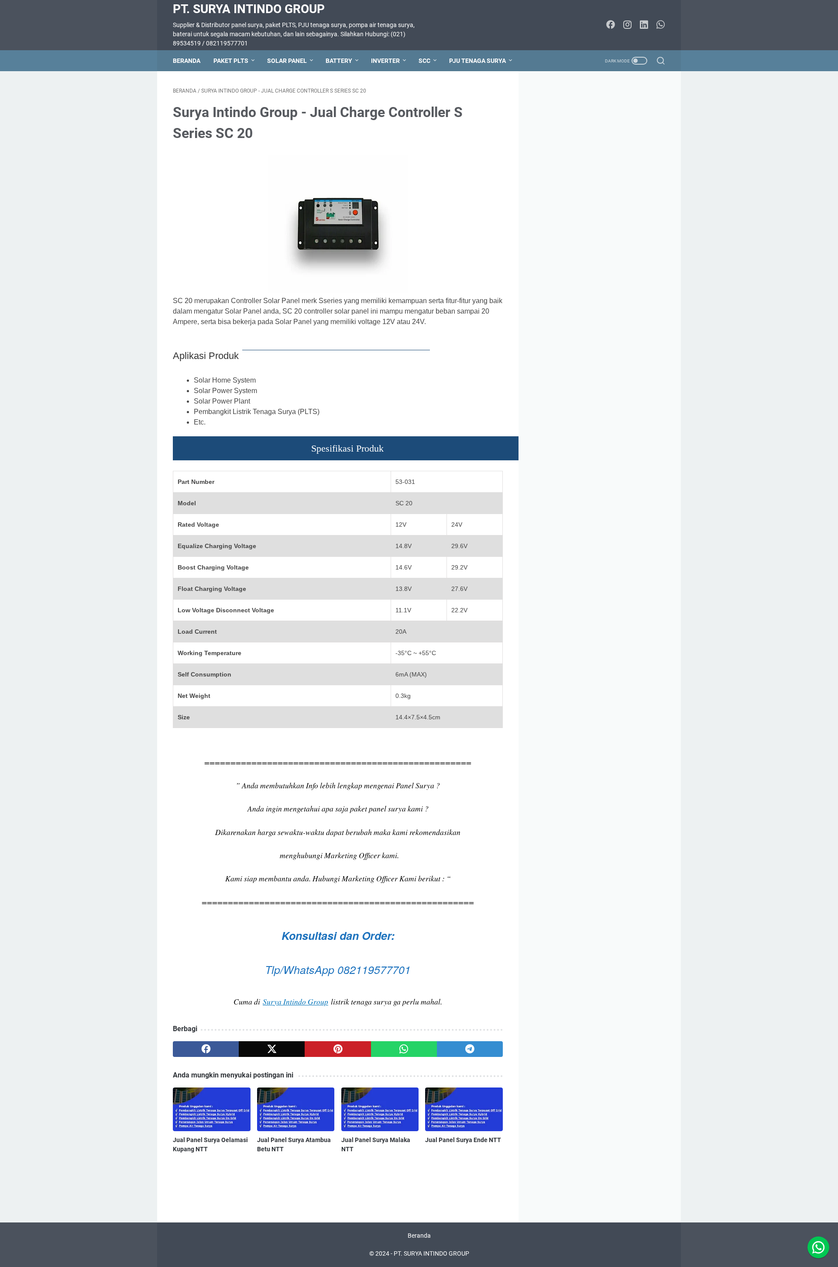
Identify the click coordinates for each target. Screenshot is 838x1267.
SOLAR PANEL (287, 60)
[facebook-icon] (610, 25)
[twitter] (272, 1049)
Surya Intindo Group (295, 1001)
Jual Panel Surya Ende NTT (463, 1139)
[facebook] (206, 1049)
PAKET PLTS (230, 60)
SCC (424, 60)
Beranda (186, 60)
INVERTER (385, 60)
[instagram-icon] (627, 25)
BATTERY (339, 60)
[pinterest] (338, 1049)
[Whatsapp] (818, 1247)
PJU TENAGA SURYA (477, 60)
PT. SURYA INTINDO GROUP (249, 9)
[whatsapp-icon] (660, 25)
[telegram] (470, 1049)
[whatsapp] (404, 1049)
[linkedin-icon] (644, 25)
